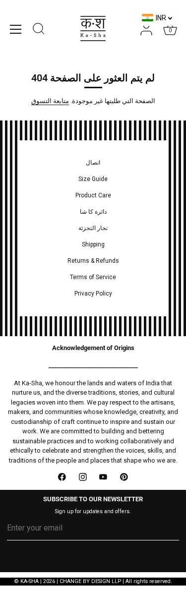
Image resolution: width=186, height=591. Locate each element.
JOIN (93, 558)
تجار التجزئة (93, 228)
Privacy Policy (93, 293)
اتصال (93, 162)
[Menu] (16, 29)
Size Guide (93, 179)
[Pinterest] (124, 477)
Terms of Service (93, 277)
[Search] (39, 30)
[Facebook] (62, 477)
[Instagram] (83, 477)
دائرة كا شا (93, 211)
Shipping (93, 244)
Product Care (93, 195)
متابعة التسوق (50, 101)
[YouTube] (104, 477)
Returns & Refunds (93, 260)
